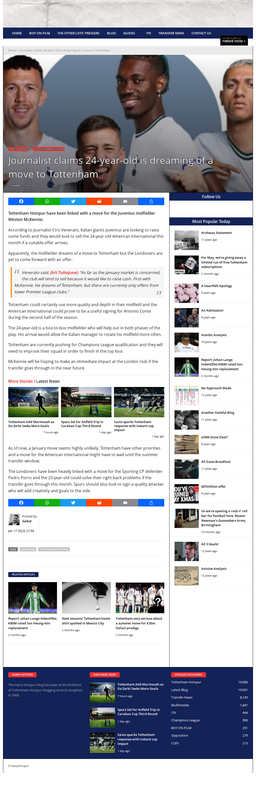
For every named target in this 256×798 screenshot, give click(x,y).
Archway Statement (216, 232)
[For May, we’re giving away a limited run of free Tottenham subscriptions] (186, 265)
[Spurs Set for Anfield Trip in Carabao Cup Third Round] (86, 402)
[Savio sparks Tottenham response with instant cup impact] (139, 402)
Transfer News (171, 33)
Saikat (16, 185)
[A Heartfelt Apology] (186, 293)
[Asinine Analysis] (186, 576)
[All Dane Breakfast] (186, 469)
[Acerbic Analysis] (186, 342)
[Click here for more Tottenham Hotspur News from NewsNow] (234, 40)
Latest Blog (18, 149)
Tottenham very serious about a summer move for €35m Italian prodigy (139, 623)
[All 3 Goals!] (186, 551)
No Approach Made (216, 388)
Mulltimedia (180, 705)
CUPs (175, 743)
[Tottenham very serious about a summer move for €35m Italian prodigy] (140, 598)
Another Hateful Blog (217, 412)
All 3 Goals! (209, 544)
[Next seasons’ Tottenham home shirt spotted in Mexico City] (86, 598)
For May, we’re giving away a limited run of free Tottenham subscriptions (224, 262)
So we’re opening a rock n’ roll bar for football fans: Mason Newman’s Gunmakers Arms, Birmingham (224, 518)
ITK (148, 33)
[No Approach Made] (186, 395)
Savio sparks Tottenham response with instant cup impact (134, 426)
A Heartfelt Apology (216, 286)
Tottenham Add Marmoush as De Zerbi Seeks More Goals (31, 424)
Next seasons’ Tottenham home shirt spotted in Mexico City (86, 620)
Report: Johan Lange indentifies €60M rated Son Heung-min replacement (32, 623)
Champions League (185, 720)
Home (17, 33)
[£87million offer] (186, 493)
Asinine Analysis (213, 568)
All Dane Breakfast (215, 461)
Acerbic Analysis (213, 335)
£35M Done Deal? (214, 437)
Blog (111, 33)
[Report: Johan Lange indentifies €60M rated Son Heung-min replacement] (32, 598)
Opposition (179, 735)
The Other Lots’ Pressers (79, 33)
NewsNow (28, 549)
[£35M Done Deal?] (186, 444)
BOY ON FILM (39, 33)
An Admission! (212, 310)
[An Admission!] (186, 317)
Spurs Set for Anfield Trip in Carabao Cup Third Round (82, 424)
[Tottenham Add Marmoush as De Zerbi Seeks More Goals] (33, 402)
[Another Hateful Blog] (186, 420)
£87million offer (213, 486)
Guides (129, 33)
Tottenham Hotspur (48, 149)
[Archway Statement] (186, 240)
